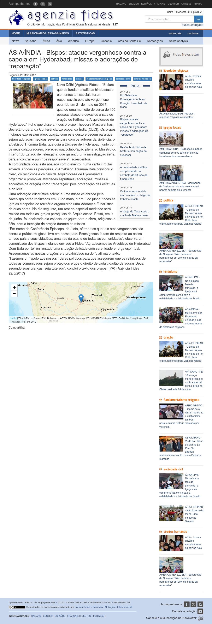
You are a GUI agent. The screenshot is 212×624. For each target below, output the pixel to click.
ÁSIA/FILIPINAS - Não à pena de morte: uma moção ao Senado (194, 514)
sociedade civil (123, 78)
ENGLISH (134, 3)
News (15, 41)
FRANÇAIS (159, 3)
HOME (16, 33)
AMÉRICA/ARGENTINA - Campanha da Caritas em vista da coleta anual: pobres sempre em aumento (180, 186)
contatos (193, 33)
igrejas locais (40, 78)
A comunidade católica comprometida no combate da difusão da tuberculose (133, 173)
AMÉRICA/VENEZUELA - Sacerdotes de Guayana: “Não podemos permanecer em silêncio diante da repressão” (180, 256)
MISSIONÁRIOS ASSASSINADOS (47, 33)
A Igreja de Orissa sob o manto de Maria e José (134, 213)
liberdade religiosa (21, 78)
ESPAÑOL (146, 3)
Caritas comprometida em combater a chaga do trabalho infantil (135, 195)
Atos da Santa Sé (129, 41)
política (54, 78)
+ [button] (14, 287)
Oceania (106, 41)
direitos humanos (142, 78)
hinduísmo (67, 78)
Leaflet (13, 318)
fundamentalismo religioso (99, 78)
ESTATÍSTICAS (85, 33)
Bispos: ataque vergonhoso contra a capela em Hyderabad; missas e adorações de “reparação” (134, 126)
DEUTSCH (173, 3)
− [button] (14, 293)
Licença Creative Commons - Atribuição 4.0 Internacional (103, 607)
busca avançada (192, 25)
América (73, 41)
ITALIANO (121, 3)
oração (79, 78)
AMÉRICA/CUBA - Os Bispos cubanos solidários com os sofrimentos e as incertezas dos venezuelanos (180, 152)
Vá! (198, 19)
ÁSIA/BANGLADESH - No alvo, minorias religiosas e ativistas (176, 115)
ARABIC (198, 3)
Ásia (59, 41)
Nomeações (155, 41)
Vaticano (30, 41)
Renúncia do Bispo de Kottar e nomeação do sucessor (133, 151)
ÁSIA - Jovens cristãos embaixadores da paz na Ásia (193, 81)
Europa (90, 41)
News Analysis (178, 41)
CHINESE (186, 3)
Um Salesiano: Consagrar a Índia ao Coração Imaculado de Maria (133, 101)
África (46, 41)
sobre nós (175, 33)
